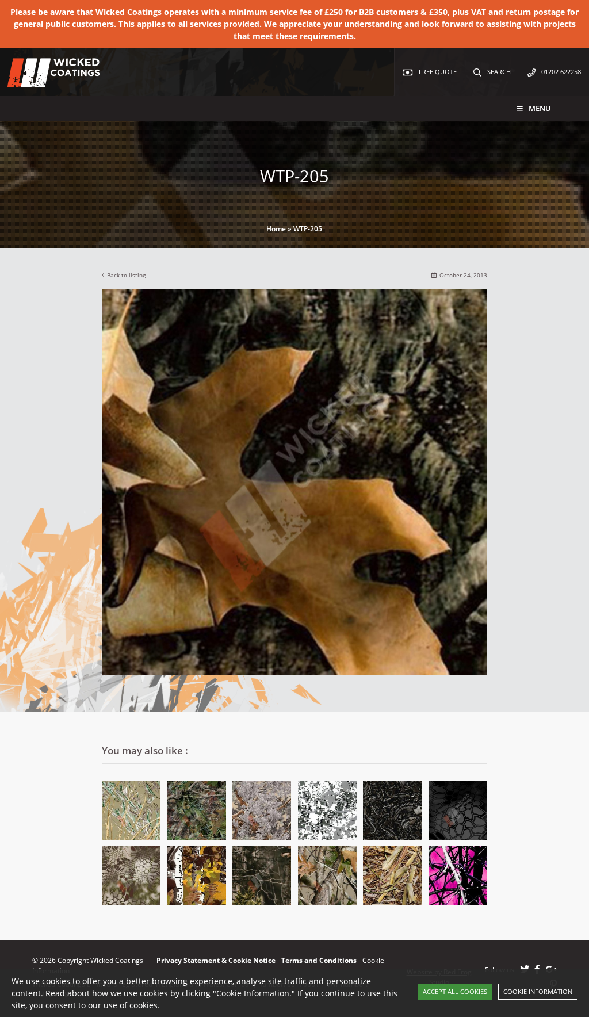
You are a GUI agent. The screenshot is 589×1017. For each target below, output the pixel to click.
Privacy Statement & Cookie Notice (216, 960)
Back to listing (126, 275)
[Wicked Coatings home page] (46, 80)
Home (276, 229)
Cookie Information (537, 991)
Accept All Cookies (455, 991)
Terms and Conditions (319, 960)
